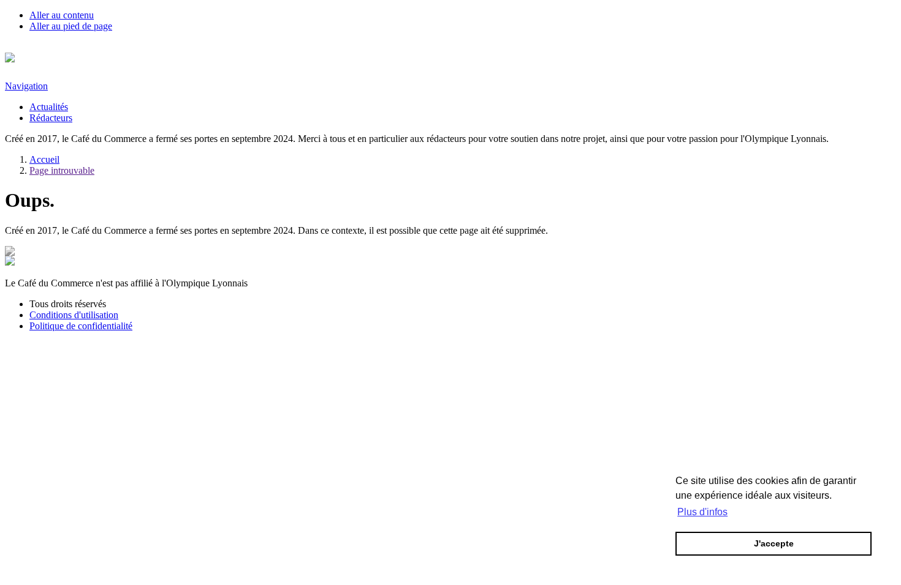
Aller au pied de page (70, 26)
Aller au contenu (61, 15)
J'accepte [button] (774, 543)
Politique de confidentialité (80, 326)
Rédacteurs (50, 118)
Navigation (26, 86)
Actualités (48, 107)
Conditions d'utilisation (73, 315)
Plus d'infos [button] (702, 512)
